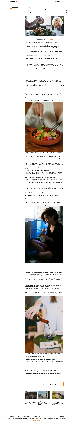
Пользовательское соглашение (25, 416)
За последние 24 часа (14, 7)
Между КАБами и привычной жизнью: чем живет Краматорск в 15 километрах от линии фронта (44, 403)
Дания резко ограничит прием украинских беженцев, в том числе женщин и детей (17, 13)
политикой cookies (63, 418)
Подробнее (39, 420)
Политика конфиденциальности (36, 416)
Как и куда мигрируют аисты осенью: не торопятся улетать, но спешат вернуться (31, 402)
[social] (55, 1)
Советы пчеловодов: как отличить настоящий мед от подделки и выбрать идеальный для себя (57, 403)
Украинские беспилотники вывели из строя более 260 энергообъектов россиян (18, 17)
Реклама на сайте (12, 416)
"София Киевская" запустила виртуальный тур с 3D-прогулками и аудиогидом (18, 27)
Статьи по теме (28, 388)
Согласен (34, 420)
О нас (18, 416)
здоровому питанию (52, 42)
